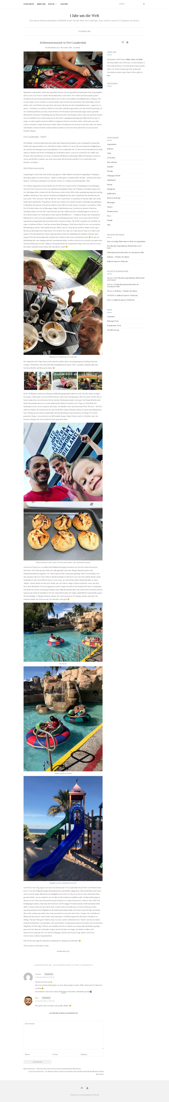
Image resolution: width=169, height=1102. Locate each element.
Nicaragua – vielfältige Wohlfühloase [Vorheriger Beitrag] (53, 1069)
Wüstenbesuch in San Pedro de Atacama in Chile (125, 252)
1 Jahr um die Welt (84, 15)
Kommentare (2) (63, 951)
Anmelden (111, 317)
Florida (82, 31)
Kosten (64, 4)
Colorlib (80, 1095)
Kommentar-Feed (114, 325)
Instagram (111, 189)
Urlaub (109, 220)
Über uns (41, 4)
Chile (109, 153)
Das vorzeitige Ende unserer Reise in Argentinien (126, 241)
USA (88, 31)
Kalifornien (111, 193)
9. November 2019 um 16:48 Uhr (45, 977)
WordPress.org (113, 330)
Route (51, 4)
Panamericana (112, 211)
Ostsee (110, 207)
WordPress (95, 1095)
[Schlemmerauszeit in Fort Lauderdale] (63, 70)
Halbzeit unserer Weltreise (117, 261)
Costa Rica (111, 158)
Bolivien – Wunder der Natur (118, 257)
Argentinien (111, 144)
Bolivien (110, 149)
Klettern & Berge (113, 198)
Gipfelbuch (111, 180)
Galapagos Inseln (113, 176)
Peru (109, 216)
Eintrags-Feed (112, 321)
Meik (78, 48)
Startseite (29, 4)
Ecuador (110, 167)
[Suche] (143, 4)
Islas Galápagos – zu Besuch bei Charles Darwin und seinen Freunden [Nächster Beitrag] (66, 1073)
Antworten (49, 974)
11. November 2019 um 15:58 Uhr (45, 1001)
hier (108, 75)
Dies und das (112, 162)
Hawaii (109, 185)
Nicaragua (111, 202)
